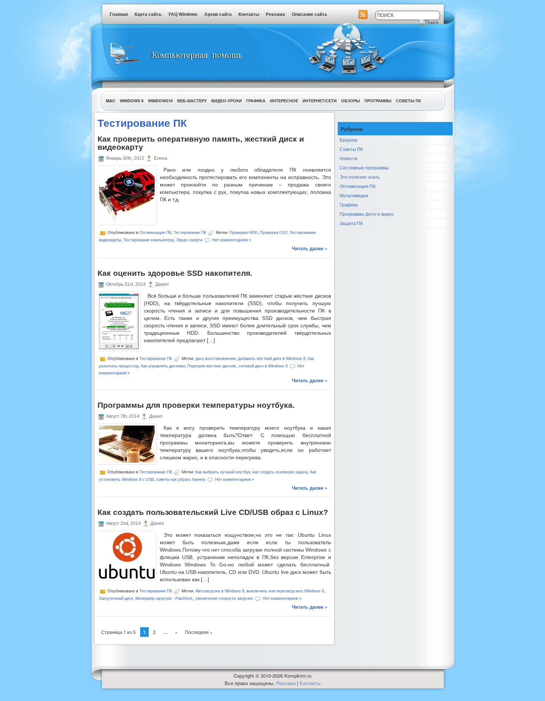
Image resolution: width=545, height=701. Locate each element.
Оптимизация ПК (155, 232)
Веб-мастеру (192, 100)
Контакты (248, 14)
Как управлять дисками (163, 365)
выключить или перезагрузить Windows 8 (285, 591)
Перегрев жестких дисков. (212, 365)
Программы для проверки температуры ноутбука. (196, 405)
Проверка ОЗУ (273, 232)
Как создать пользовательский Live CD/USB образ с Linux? (213, 512)
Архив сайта (218, 14)
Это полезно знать (360, 176)
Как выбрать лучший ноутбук (222, 471)
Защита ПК (351, 223)
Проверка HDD (243, 232)
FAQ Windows (183, 14)
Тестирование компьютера (148, 240)
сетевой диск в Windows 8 (263, 365)
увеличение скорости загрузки (224, 598)
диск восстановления (215, 358)
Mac (110, 100)
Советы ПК (408, 100)
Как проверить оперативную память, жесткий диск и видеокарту (201, 143)
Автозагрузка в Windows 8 (219, 591)
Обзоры (350, 100)
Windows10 (160, 100)
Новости (348, 158)
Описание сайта (309, 14)
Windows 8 (131, 100)
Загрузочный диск (116, 598)
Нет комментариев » (231, 240)
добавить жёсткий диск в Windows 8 (271, 358)
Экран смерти (189, 240)
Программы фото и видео (367, 214)
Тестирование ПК (190, 232)
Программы (378, 100)
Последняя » (198, 632)
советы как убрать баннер (180, 479)
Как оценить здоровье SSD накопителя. (175, 273)
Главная (119, 14)
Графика (255, 100)
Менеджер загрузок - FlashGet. (164, 598)
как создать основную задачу (280, 471)
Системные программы (364, 167)
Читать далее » (309, 248)
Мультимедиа (354, 195)
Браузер (348, 139)
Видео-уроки (226, 100)
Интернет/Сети (320, 100)
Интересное (284, 100)
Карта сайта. (148, 14)
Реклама (275, 14)
